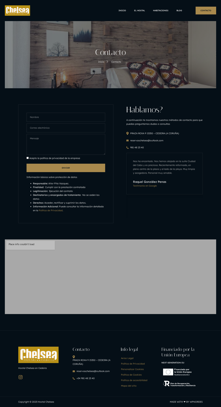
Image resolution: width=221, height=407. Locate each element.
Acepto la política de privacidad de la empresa (54, 158)
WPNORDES (196, 401)
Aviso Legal (127, 358)
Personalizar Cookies (132, 369)
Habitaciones (160, 10)
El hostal (139, 10)
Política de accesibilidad (134, 380)
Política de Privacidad (51, 210)
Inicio (122, 10)
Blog (179, 10)
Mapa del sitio (129, 385)
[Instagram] (20, 377)
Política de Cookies (131, 374)
